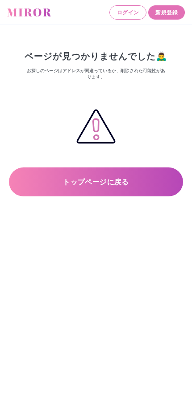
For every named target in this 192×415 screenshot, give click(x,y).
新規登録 (166, 12)
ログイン (128, 12)
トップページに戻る (96, 182)
